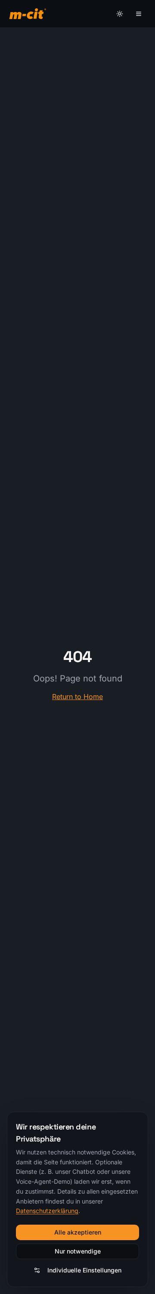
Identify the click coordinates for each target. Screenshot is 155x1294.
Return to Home (77, 696)
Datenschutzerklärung (47, 1210)
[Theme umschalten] (119, 14)
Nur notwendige (78, 1251)
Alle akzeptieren (77, 1232)
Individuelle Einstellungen (84, 1270)
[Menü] (138, 14)
